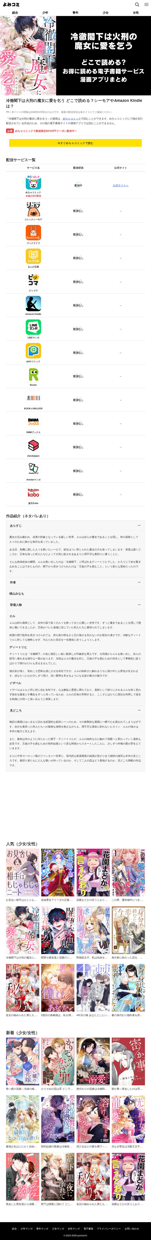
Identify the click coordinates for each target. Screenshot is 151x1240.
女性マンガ (74, 1228)
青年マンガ (42, 1228)
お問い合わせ (132, 1228)
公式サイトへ (120, 185)
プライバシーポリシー (109, 1228)
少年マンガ (27, 1228)
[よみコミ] (11, 4)
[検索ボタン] (137, 4)
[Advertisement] (75, 809)
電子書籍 (88, 1228)
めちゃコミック (72, 118)
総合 (14, 1228)
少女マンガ (58, 1228)
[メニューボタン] (146, 4)
